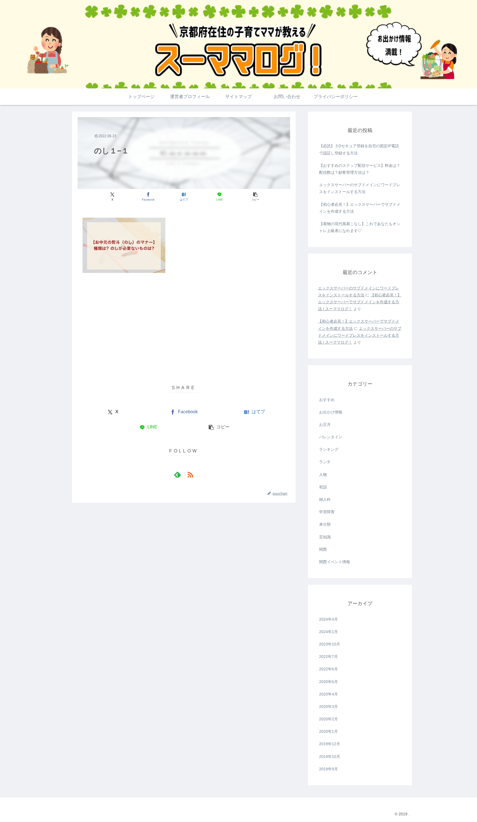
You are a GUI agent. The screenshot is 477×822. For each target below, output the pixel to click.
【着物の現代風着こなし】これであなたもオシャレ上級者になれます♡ (359, 227)
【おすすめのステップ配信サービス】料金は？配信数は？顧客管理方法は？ (359, 169)
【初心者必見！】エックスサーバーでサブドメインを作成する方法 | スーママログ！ (359, 302)
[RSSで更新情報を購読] (190, 474)
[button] (255, 196)
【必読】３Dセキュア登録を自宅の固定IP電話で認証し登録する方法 (359, 149)
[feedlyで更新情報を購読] (177, 474)
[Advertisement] (184, 318)
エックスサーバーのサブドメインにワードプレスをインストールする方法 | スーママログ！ (359, 335)
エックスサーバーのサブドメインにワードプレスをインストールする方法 (359, 188)
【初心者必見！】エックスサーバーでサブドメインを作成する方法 (359, 208)
